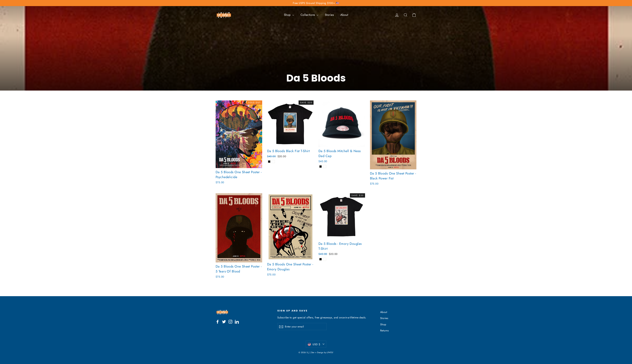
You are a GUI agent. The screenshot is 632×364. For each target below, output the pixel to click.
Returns (384, 330)
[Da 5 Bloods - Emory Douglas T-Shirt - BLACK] (320, 259)
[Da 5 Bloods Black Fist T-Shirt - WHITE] (273, 161)
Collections (308, 15)
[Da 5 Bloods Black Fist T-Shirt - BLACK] (269, 161)
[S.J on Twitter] (224, 321)
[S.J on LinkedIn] (237, 321)
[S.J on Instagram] (230, 321)
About (344, 15)
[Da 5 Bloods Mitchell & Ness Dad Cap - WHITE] (324, 166)
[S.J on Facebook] (218, 321)
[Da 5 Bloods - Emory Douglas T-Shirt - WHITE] (324, 259)
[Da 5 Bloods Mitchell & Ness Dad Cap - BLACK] (320, 166)
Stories (329, 15)
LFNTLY (330, 352)
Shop (287, 15)
